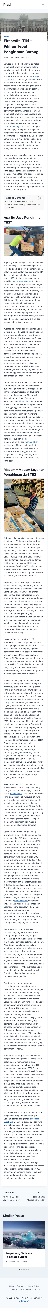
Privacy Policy (32, 1286)
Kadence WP (24, 1301)
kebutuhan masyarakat (14, 126)
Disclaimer (12, 1289)
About (11, 1286)
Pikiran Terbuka (26, 401)
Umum (6, 36)
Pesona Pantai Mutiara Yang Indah (36, 1196)
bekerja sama (16, 794)
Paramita (9, 57)
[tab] (19, 1269)
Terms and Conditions (30, 1289)
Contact (20, 1286)
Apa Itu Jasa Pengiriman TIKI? (20, 201)
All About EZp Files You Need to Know (12, 1196)
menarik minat (21, 901)
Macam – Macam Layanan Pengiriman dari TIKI (23, 206)
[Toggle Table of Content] (39, 198)
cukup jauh (9, 702)
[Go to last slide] (7, 1244)
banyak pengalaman (21, 281)
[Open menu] (43, 4)
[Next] (41, 1244)
